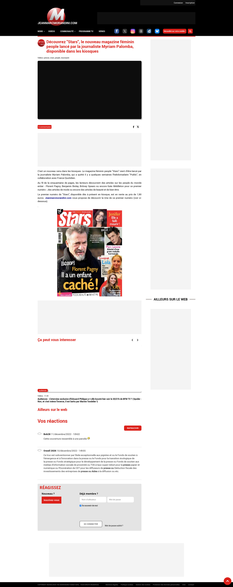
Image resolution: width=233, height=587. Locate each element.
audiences (42, 390)
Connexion (178, 2)
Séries (102, 31)
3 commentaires (44, 127)
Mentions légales (112, 585)
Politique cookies (127, 585)
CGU (184, 585)
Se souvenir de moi (90, 505)
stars (52, 58)
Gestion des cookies (143, 585)
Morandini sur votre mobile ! (175, 31)
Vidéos (51, 31)
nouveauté (65, 58)
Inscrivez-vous (51, 500)
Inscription (190, 2)
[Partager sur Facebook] (134, 126)
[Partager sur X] (138, 126)
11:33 (46, 396)
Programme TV (86, 31)
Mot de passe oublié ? (114, 525)
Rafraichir (132, 428)
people (57, 58)
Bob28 (47, 434)
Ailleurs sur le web (171, 299)
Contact (191, 585)
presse (46, 58)
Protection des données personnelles (166, 585)
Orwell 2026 (50, 450)
